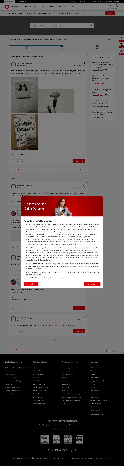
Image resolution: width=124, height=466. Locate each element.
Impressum (62, 278)
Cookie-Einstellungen (48, 278)
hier (55, 229)
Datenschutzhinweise (30, 278)
